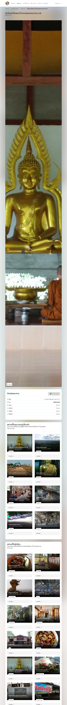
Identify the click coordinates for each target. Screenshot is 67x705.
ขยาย (10, 384)
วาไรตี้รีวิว (25, 3)
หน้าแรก (13, 3)
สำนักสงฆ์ (22, 9)
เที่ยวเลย (32, 3)
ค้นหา (19, 3)
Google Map (55, 394)
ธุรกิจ (39, 3)
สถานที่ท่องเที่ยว (15, 9)
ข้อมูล (44, 3)
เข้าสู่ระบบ (58, 3)
